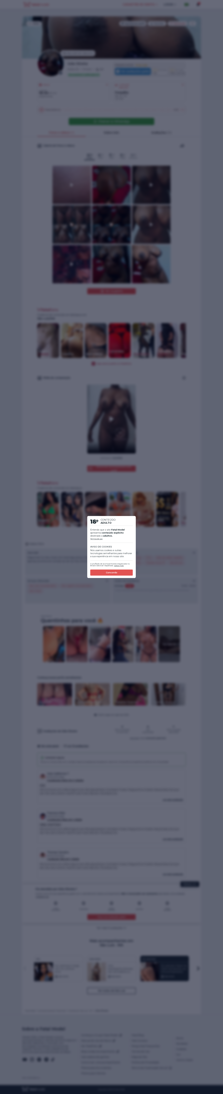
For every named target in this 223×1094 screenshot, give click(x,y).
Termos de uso (96, 539)
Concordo (111, 572)
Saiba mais (119, 565)
